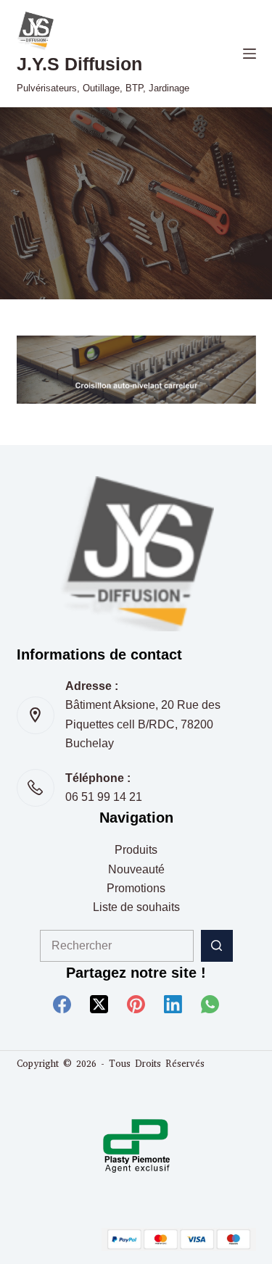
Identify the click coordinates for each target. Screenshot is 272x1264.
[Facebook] (62, 1004)
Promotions (136, 888)
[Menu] (249, 53)
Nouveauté (136, 869)
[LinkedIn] (173, 1004)
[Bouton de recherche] (217, 946)
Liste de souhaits (136, 907)
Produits (136, 850)
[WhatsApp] (210, 1004)
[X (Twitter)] (99, 1004)
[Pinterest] (136, 1004)
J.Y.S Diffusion (79, 64)
